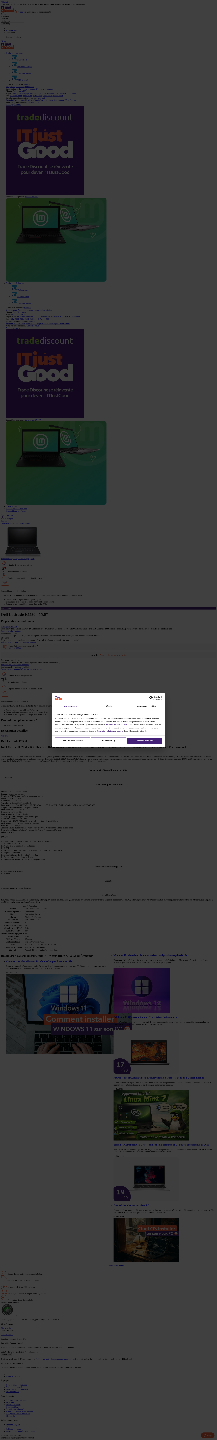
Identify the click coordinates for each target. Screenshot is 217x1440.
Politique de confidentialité (117, 725)
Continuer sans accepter (72, 741)
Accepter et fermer (145, 741)
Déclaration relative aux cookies (110, 731)
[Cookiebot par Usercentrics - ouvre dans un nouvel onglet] (151, 698)
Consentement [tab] (70, 706)
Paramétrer (107, 741)
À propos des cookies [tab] (146, 706)
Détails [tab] (108, 706)
